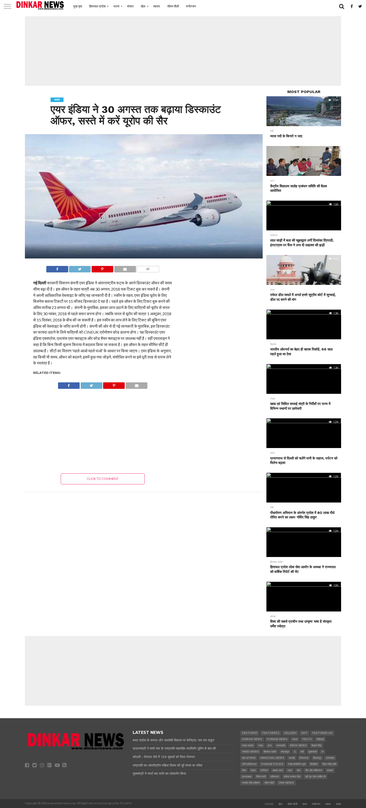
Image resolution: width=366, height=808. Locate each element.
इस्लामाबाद (246, 776)
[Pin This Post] (102, 267)
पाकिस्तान (274, 776)
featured (249, 733)
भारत (116, 6)
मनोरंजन (191, 6)
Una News (286, 782)
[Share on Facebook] (57, 267)
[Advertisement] (183, 51)
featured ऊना (322, 733)
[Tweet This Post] (80, 267)
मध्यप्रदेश (280, 745)
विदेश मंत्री (261, 776)
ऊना (270, 745)
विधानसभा (304, 757)
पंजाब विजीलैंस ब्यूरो (296, 764)
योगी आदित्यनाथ (249, 764)
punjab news (277, 739)
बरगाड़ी (292, 757)
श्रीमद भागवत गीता (292, 776)
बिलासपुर (317, 757)
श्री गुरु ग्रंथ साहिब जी (315, 776)
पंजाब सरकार (247, 745)
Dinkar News (252, 739)
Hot (304, 733)
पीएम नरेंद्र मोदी (329, 764)
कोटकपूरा (285, 751)
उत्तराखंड (330, 757)
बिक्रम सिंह (316, 745)
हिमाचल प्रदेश (97, 6)
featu (307, 739)
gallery (290, 733)
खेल (143, 6)
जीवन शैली (173, 6)
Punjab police (272, 764)
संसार (130, 6)
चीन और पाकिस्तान (313, 770)
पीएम (244, 770)
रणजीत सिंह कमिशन (251, 782)
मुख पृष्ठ (77, 6)
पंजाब (260, 745)
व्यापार (156, 6)
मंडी (302, 751)
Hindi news (250, 751)
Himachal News (272, 757)
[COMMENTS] (148, 267)
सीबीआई (320, 739)
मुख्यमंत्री (312, 751)
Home (269, 804)
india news (298, 745)
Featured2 (270, 733)
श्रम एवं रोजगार (248, 757)
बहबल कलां (278, 770)
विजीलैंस (314, 764)
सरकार (330, 770)
